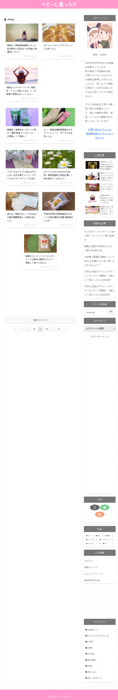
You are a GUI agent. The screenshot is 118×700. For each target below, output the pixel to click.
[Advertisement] (58, 79)
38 (47, 329)
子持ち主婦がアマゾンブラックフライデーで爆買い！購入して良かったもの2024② (99, 275)
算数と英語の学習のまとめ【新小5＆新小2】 (98, 248)
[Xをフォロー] (95, 507)
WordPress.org (92, 580)
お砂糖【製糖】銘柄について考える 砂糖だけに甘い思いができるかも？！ (99, 261)
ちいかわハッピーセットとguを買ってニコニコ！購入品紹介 (99, 235)
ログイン (89, 561)
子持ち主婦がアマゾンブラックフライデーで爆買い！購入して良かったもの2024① (99, 290)
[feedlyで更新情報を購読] (104, 507)
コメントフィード (93, 574)
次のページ (40, 320)
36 (34, 329)
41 (59, 329)
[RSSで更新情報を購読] (100, 514)
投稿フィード (91, 567)
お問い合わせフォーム (99, 129)
